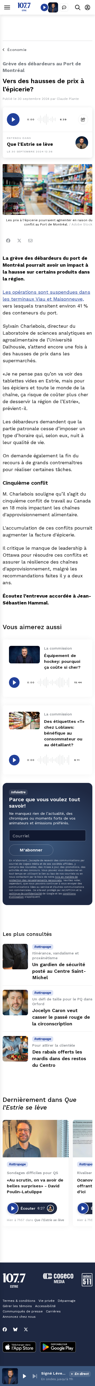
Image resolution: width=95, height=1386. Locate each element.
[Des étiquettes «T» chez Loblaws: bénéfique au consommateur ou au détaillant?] (24, 720)
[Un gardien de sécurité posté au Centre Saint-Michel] (15, 956)
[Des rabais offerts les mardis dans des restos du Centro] (15, 1048)
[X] (26, 1329)
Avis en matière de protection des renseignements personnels (43, 878)
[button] (24, 1376)
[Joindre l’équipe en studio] (64, 7)
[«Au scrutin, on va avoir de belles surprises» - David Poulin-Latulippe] (36, 1138)
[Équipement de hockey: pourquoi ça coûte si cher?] (24, 654)
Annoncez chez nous (19, 1317)
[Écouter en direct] (44, 7)
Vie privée (47, 1301)
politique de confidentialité (25, 893)
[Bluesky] (15, 1329)
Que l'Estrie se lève (30, 144)
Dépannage (66, 1301)
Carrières (53, 1311)
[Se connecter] (87, 7)
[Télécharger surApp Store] (19, 1347)
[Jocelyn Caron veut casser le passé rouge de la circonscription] (15, 1002)
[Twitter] (19, 240)
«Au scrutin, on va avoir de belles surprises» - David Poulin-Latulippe (35, 1186)
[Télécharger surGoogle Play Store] (58, 1347)
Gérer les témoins (17, 1306)
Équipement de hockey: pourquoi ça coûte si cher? (62, 661)
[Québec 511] (87, 1284)
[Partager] (83, 119)
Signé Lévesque (54, 1373)
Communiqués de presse (23, 1311)
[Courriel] (30, 240)
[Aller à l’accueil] (24, 9)
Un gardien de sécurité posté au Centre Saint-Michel (59, 971)
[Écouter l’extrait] (13, 119)
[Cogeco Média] (58, 1281)
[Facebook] (8, 240)
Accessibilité (45, 1306)
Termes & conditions (19, 1301)
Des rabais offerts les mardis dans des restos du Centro (59, 1058)
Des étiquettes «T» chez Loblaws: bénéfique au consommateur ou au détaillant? (64, 733)
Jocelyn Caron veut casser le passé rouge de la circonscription (61, 1017)
